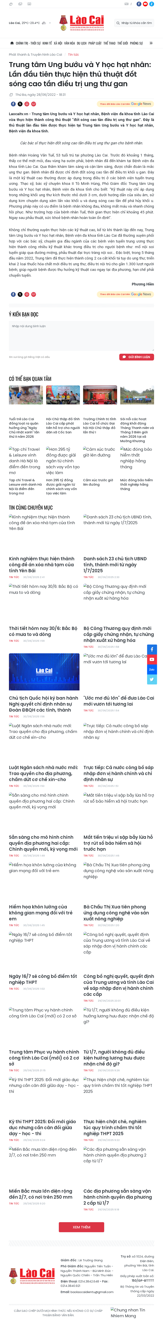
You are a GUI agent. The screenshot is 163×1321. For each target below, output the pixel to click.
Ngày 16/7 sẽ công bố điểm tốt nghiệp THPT (43, 979)
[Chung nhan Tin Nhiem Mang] (132, 1313)
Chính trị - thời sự (28, 43)
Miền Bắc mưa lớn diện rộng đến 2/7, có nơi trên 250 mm (40, 1194)
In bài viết (26, 104)
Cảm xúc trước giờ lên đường (98, 482)
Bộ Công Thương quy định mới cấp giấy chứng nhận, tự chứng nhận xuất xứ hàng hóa (118, 635)
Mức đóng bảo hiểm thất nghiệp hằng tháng (136, 484)
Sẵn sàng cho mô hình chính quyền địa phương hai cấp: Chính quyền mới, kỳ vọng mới (43, 843)
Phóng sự (136, 43)
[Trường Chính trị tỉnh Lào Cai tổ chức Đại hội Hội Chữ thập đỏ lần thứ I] (100, 400)
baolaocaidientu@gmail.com (92, 1292)
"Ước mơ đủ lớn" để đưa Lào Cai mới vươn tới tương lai (118, 701)
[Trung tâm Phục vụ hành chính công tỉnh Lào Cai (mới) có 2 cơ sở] (44, 1027)
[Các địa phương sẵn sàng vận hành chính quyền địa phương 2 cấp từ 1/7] (118, 1166)
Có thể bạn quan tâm (30, 378)
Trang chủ (12, 43)
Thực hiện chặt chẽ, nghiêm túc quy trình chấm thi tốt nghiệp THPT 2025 (114, 1128)
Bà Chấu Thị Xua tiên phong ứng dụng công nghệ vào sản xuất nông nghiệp (116, 913)
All (151, 43)
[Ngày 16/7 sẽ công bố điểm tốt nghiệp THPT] (44, 952)
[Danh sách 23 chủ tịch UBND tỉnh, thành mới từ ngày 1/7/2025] (118, 534)
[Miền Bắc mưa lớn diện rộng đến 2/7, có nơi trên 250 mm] (44, 1166)
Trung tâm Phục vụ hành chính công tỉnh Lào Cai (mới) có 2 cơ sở (44, 1058)
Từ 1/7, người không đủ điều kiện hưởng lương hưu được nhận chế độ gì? (114, 1058)
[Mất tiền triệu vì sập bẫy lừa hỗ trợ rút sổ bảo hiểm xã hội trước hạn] (118, 812)
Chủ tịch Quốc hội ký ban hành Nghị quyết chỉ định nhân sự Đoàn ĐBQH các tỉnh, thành (43, 704)
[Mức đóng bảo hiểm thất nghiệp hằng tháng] (137, 461)
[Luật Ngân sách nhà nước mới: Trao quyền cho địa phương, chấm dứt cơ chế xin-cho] (44, 743)
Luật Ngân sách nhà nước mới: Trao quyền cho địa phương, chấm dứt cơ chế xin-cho (43, 774)
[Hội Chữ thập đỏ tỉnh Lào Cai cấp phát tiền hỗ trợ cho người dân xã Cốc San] (63, 400)
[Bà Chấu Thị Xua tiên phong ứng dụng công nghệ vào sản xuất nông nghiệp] (118, 882)
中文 (131, 4)
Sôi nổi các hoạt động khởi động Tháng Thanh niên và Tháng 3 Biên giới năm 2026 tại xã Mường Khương (137, 430)
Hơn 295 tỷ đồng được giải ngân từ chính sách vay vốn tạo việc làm (61, 487)
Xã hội (58, 43)
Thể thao (109, 43)
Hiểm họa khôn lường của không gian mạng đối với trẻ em (41, 913)
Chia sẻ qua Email (33, 104)
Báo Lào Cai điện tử (81, 23)
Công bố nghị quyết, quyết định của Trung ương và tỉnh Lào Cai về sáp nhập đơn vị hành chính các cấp (118, 985)
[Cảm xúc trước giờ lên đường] (100, 461)
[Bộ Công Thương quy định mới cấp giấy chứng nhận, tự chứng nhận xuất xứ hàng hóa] (118, 604)
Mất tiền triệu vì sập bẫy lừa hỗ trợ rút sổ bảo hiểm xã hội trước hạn (118, 843)
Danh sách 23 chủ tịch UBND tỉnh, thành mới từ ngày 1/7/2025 (115, 565)
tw (152, 679)
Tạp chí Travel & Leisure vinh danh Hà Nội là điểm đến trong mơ (25, 487)
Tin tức (73, 54)
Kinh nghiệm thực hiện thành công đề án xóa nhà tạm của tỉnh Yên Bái (41, 565)
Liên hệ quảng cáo (29, 4)
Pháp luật (95, 43)
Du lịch (81, 43)
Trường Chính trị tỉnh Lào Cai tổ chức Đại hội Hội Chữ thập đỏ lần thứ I (99, 426)
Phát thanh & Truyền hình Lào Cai (35, 54)
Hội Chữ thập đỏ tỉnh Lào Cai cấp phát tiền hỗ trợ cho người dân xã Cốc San (63, 426)
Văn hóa (69, 43)
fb (139, 4)
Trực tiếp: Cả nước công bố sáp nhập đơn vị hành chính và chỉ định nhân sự (118, 774)
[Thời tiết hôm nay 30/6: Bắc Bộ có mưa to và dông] (44, 604)
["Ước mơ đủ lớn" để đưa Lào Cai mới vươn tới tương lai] (118, 673)
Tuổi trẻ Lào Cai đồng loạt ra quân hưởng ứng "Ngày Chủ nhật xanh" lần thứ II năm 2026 (24, 428)
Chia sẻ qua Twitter (20, 104)
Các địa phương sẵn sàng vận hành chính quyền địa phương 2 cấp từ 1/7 (117, 1197)
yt (145, 4)
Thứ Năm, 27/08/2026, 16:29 (11, 4)
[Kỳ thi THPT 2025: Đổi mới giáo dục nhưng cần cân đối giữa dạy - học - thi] (44, 1097)
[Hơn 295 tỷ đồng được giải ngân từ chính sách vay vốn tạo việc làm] (63, 461)
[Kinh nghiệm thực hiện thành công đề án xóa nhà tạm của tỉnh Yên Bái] (44, 534)
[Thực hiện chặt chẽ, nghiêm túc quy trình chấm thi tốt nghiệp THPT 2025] (118, 1097)
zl (151, 4)
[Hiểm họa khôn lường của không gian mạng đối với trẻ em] (44, 882)
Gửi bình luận (139, 357)
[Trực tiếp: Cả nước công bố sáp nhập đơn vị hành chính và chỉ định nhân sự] (118, 743)
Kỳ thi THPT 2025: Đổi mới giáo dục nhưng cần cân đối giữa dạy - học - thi (42, 1128)
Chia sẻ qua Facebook (13, 104)
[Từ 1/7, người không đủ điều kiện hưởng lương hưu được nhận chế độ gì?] (118, 1027)
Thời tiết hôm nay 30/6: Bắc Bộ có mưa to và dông (43, 632)
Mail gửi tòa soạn (20, 4)
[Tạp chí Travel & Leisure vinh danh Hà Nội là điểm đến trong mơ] (26, 461)
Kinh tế (47, 43)
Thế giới (122, 43)
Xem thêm (81, 1227)
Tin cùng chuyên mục (31, 507)
